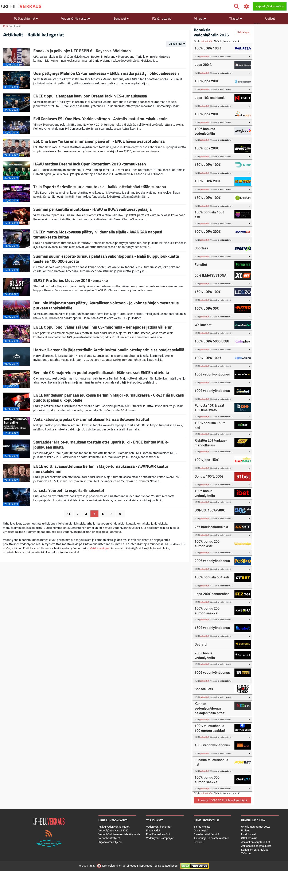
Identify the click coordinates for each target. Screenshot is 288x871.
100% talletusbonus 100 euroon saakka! (210, 728)
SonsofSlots (204, 689)
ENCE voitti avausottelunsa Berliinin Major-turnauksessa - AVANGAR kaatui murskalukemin (100, 468)
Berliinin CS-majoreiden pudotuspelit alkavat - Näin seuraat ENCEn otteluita (101, 372)
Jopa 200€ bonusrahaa (212, 594)
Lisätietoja (243, 32)
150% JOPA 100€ (208, 165)
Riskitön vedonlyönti (158, 834)
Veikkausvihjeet (100, 548)
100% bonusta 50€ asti (212, 577)
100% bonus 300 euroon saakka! (207, 779)
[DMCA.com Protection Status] (194, 865)
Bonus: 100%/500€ (209, 476)
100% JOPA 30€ (207, 308)
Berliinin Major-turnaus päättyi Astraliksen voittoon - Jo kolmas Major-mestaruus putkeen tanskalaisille (106, 305)
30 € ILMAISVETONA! (211, 275)
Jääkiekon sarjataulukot (255, 842)
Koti (5, 26)
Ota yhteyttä (201, 830)
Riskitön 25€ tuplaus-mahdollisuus (211, 442)
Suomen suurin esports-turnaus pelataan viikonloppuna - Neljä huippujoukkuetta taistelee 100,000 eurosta (106, 258)
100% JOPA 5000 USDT (212, 341)
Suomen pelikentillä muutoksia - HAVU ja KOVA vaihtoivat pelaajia (92, 209)
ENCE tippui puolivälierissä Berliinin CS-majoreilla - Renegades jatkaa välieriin (102, 327)
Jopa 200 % (203, 65)
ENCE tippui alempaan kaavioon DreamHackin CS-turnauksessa (90, 96)
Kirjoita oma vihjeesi (110, 842)
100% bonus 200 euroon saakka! (207, 610)
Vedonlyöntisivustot (74, 18)
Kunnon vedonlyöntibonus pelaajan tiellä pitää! (210, 708)
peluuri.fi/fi (206, 41)
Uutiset (270, 18)
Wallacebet (203, 325)
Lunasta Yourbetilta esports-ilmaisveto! (68, 490)
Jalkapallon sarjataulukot (256, 845)
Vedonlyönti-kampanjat (160, 838)
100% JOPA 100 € (208, 48)
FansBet (201, 265)
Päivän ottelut (161, 18)
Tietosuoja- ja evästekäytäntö (211, 838)
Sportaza (201, 248)
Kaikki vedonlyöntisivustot (113, 826)
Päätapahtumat (25, 18)
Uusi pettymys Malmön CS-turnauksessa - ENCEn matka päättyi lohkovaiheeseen (106, 73)
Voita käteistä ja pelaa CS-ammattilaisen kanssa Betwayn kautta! (91, 419)
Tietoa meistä (202, 826)
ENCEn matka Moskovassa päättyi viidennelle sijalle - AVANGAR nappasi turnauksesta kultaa (97, 234)
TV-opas (246, 853)
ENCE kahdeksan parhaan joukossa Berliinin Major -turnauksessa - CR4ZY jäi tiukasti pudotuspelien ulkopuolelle (108, 397)
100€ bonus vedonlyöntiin (205, 493)
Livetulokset (248, 834)
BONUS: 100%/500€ (210, 510)
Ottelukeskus (249, 838)
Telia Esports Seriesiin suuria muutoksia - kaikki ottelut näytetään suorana (99, 186)
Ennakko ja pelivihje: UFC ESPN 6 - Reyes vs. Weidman (82, 50)
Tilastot (234, 18)
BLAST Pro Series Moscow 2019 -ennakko (70, 280)
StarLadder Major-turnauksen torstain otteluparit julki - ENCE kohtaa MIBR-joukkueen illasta (101, 444)
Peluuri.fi (199, 842)
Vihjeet (199, 18)
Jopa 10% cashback (210, 98)
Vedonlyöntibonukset (158, 826)
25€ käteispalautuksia (211, 527)
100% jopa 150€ (207, 460)
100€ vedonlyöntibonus (212, 374)
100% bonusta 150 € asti (210, 425)
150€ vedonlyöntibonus (212, 628)
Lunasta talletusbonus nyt (211, 762)
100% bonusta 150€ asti (209, 214)
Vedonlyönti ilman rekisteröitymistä (119, 834)
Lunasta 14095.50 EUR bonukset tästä (222, 800)
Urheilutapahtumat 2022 (255, 826)
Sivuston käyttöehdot (206, 834)
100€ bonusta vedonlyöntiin (205, 131)
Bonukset (120, 18)
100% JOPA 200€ (208, 181)
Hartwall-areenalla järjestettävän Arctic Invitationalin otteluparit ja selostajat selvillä (108, 349)
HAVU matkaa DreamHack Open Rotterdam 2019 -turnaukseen (89, 164)
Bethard (201, 644)
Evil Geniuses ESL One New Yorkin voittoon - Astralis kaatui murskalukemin (100, 118)
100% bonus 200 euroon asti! (207, 543)
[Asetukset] (246, 6)
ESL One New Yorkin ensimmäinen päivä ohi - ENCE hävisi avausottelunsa (99, 141)
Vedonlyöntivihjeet (109, 838)
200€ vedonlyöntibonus (212, 561)
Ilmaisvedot (153, 830)
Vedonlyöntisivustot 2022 (113, 830)
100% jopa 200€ (207, 81)
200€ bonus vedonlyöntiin (205, 655)
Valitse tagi (176, 43)
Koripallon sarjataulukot (255, 849)
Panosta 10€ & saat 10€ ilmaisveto (209, 408)
